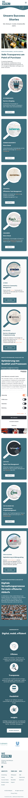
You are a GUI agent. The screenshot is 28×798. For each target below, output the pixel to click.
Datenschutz (22, 777)
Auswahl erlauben (13, 421)
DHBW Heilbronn (11, 560)
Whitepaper (13, 774)
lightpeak (7, 470)
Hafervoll (17, 194)
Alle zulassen (14, 417)
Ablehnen (14, 425)
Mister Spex (19, 342)
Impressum (21, 779)
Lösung (3, 777)
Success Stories (5, 779)
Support (13, 782)
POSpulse (13, 241)
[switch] (24, 399)
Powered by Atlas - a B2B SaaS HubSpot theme (14, 796)
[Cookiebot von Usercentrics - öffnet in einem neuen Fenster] (20, 372)
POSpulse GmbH (5, 760)
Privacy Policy (14, 793)
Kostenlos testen (5, 782)
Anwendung (4, 774)
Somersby (5, 240)
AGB (20, 774)
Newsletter (13, 779)
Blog (12, 777)
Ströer (12, 290)
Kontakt (3, 784)
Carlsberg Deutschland (15, 240)
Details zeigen (20, 413)
